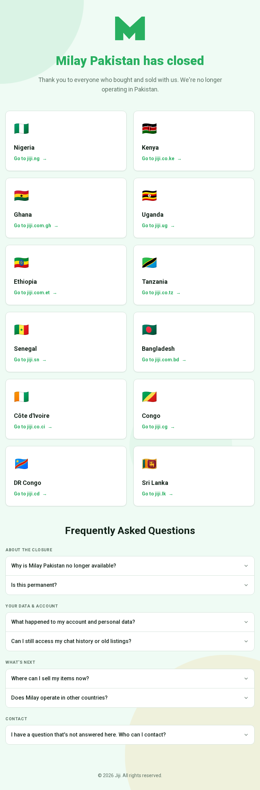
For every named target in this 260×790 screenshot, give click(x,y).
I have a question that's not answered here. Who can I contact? (88, 734)
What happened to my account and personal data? (73, 622)
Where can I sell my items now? (50, 678)
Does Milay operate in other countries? (59, 698)
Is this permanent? (34, 585)
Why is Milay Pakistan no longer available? (63, 565)
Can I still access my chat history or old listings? (71, 641)
